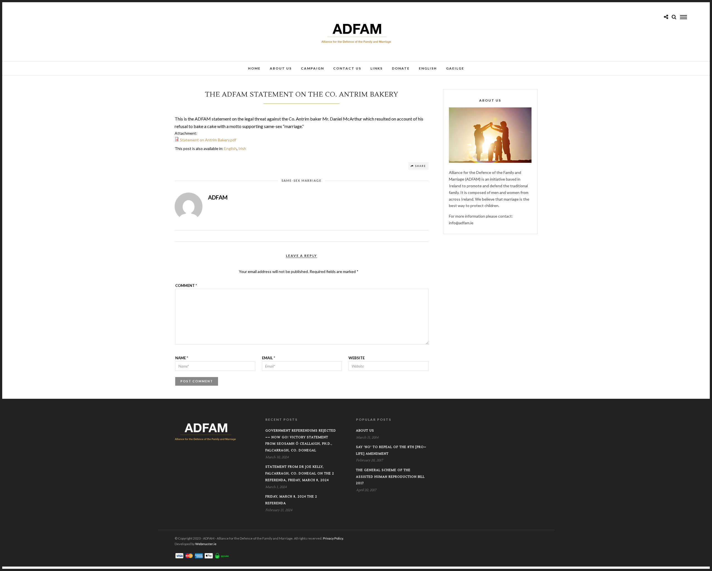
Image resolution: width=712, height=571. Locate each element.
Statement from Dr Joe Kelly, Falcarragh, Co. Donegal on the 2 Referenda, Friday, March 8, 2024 (299, 473)
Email (268, 358)
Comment (186, 285)
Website (356, 358)
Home (254, 68)
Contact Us (347, 68)
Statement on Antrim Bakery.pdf (208, 139)
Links (376, 68)
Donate (401, 68)
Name (181, 358)
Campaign (312, 68)
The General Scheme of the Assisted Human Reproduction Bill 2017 (390, 477)
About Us (281, 68)
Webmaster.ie (205, 544)
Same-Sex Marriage (301, 180)
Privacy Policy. (333, 538)
